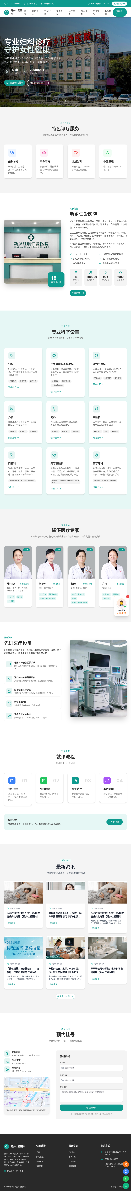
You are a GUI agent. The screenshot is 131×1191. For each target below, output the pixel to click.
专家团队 (39, 1166)
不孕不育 (72, 1157)
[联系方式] (126, 1179)
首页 (38, 1152)
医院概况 (39, 1157)
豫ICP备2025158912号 (119, 1187)
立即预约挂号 (17, 82)
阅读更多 (11, 923)
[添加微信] (126, 1186)
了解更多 (75, 293)
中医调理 (72, 1166)
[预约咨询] (126, 1171)
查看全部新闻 (63, 996)
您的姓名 (64, 1062)
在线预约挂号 (119, 3)
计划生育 (72, 1161)
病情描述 (63, 1087)
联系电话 (64, 1075)
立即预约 (115, 822)
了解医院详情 (36, 83)
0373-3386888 (19, 1063)
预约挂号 (119, 12)
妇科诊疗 (72, 1152)
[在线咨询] (126, 1164)
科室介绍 (39, 1161)
